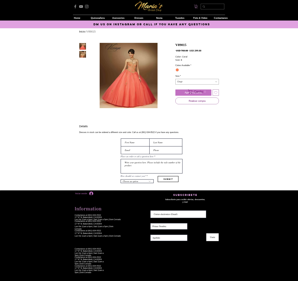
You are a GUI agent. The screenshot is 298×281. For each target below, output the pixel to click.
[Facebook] (75, 6)
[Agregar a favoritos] (216, 92)
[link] (196, 6)
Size (178, 76)
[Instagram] (86, 6)
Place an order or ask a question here (137, 156)
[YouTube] (81, 6)
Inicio (82, 31)
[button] (196, 91)
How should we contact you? (133, 176)
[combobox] (197, 82)
